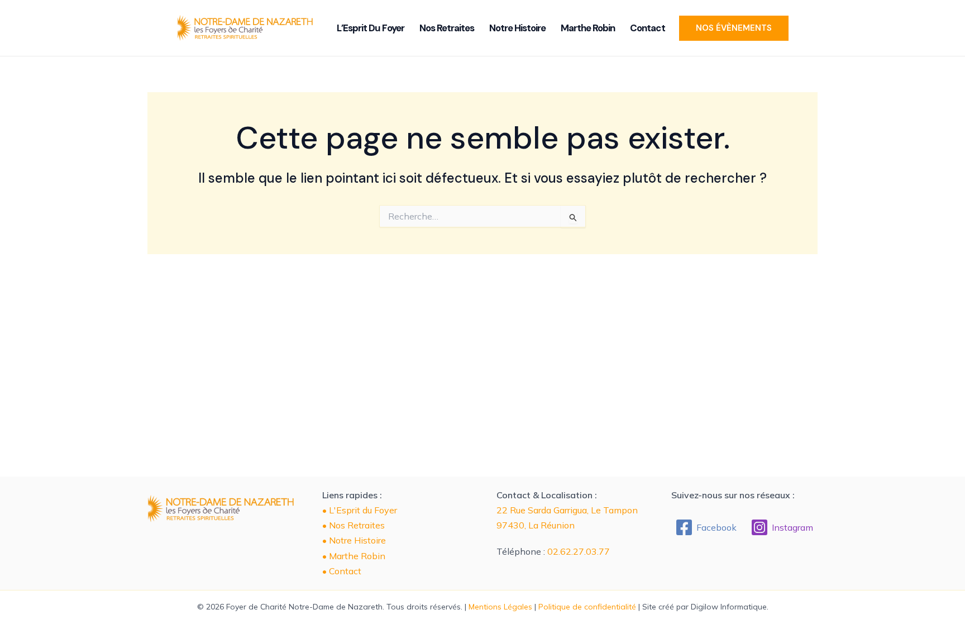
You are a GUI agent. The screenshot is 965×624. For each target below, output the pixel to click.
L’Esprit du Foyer (370, 28)
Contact (647, 28)
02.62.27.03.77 (578, 551)
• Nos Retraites (353, 525)
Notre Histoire (517, 28)
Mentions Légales (500, 607)
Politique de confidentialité (587, 607)
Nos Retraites (446, 28)
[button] (734, 28)
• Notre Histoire (354, 540)
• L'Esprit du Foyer (359, 510)
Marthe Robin (588, 28)
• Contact (341, 571)
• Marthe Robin (353, 555)
